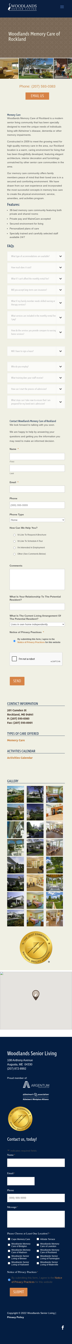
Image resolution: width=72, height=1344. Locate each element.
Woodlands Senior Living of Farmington (50, 1257)
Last (12, 473)
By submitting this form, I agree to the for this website (38, 641)
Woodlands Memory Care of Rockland (49, 1251)
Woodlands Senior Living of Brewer (20, 1257)
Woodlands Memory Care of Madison (20, 1251)
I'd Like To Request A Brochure (31, 535)
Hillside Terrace (47, 1239)
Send (17, 681)
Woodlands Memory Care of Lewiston (49, 1245)
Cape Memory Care (20, 1239)
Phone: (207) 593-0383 (37, 86)
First (12, 462)
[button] (36, 995)
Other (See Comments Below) (31, 554)
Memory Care (16, 740)
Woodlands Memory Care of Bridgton (20, 1245)
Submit (18, 1292)
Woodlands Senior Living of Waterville (49, 1263)
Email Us (37, 96)
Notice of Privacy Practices (31, 642)
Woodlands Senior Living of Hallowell (20, 1263)
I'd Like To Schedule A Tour (30, 541)
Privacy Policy (15, 1317)
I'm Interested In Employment (31, 547)
